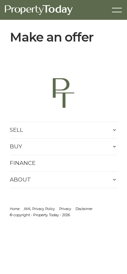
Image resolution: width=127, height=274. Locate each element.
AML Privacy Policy (39, 209)
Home (15, 209)
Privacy (65, 209)
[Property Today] (39, 9)
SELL (16, 130)
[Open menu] (117, 10)
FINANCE (22, 163)
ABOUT (20, 179)
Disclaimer (84, 209)
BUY (16, 146)
